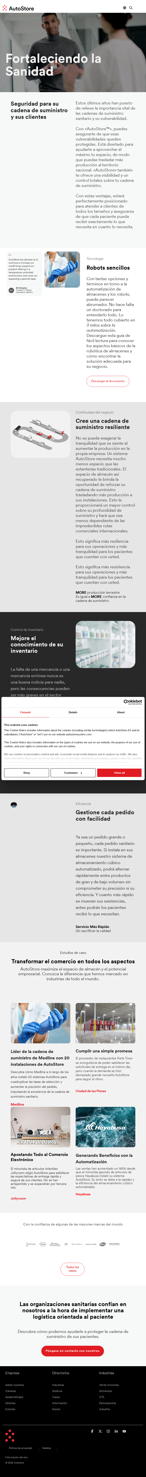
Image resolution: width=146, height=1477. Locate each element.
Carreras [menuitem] (10, 1391)
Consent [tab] (25, 712)
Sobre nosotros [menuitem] (14, 1385)
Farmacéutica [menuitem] (107, 1403)
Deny (27, 772)
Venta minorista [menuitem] (109, 1385)
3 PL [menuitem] (102, 1397)
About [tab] (121, 712)
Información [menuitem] (59, 1403)
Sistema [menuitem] (57, 1391)
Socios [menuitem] (56, 1409)
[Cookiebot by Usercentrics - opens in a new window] (126, 702)
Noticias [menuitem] (10, 1403)
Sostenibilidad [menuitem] (14, 1397)
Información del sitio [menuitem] (16, 1457)
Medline (17, 1105)
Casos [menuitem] (56, 1397)
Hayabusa (83, 1194)
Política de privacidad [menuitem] (20, 1448)
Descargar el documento (108, 381)
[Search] (131, 7)
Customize (71, 772)
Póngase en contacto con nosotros (73, 1350)
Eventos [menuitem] (10, 1409)
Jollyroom (18, 1198)
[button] (140, 6)
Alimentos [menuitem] (105, 1391)
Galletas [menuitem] (46, 1448)
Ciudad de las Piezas (91, 1091)
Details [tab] (73, 712)
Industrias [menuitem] (58, 1385)
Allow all (119, 772)
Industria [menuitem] (104, 1409)
